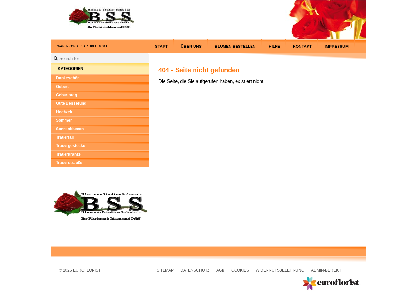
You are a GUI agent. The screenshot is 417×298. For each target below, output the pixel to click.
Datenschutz (194, 270)
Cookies (240, 270)
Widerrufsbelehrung (280, 270)
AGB (220, 270)
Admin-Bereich (327, 270)
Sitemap (165, 270)
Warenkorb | (82, 46)
